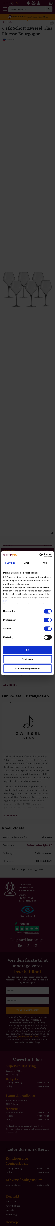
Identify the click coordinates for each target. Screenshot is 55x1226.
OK (27, 650)
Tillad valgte (27, 659)
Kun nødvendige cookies (27, 668)
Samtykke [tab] (10, 563)
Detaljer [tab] (27, 563)
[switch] (48, 620)
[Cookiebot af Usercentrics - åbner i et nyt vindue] (39, 555)
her (5, 601)
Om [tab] (45, 563)
